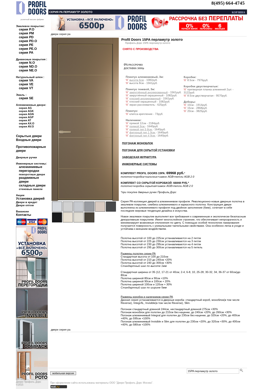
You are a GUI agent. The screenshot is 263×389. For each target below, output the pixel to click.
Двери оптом (25, 205)
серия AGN (26, 114)
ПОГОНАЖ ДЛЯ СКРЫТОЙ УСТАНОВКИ (148, 150)
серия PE (26, 45)
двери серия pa (60, 34)
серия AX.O (26, 123)
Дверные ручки (26, 157)
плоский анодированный (145, 98)
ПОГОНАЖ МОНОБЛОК (137, 143)
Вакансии (22, 211)
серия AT (25, 120)
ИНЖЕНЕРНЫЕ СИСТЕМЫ (139, 164)
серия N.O (27, 62)
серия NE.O (28, 70)
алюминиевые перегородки (30, 169)
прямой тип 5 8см (141, 129)
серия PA (26, 52)
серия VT (26, 88)
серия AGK (26, 111)
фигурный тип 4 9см (142, 135)
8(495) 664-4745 (228, 3)
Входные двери (28, 140)
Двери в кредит (26, 202)
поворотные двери (32, 174)
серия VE (26, 84)
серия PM (26, 33)
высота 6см (136, 79)
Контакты (23, 215)
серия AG (25, 107)
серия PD (26, 37)
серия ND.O (28, 66)
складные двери (32, 185)
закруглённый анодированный (148, 92)
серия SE (26, 98)
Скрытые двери (29, 136)
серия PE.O (28, 49)
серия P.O (26, 29)
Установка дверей (30, 198)
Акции (20, 195)
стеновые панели (31, 189)
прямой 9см (137, 126)
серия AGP (26, 117)
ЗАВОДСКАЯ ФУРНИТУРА (139, 157)
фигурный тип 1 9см (142, 132)
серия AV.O (26, 126)
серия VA (26, 80)
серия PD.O (28, 41)
